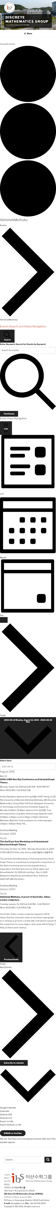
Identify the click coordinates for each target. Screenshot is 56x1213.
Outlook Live (6, 1118)
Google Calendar (8, 1108)
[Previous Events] (4, 620)
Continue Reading (8, 830)
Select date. (6, 760)
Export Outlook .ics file (10, 1125)
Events (3, 225)
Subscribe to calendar (14, 1063)
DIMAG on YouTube (13, 1133)
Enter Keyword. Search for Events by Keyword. (23, 344)
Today (3, 715)
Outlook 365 (6, 1114)
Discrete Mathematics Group (26, 19)
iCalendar (4, 1111)
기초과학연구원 (7, 1178)
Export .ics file (6, 1121)
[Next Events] (28, 712)
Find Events (9, 414)
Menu (29, 33)
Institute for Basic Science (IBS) (18, 1197)
